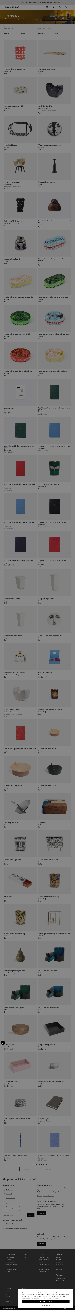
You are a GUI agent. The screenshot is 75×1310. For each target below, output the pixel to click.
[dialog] (37, 655)
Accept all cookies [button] (46, 1301)
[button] (46, 1305)
